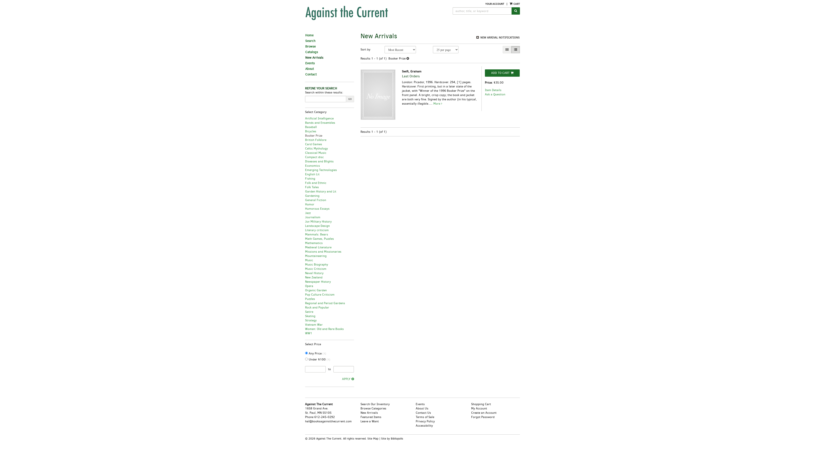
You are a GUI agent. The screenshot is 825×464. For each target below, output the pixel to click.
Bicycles (310, 131)
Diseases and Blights (319, 161)
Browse (310, 46)
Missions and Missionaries (323, 252)
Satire (309, 312)
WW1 (308, 333)
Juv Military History (318, 222)
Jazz (308, 213)
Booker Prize (313, 136)
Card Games (313, 144)
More (437, 104)
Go (350, 99)
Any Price (317, 353)
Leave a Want (370, 421)
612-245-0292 (324, 417)
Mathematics (314, 243)
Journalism (312, 217)
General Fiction (315, 200)
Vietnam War (314, 325)
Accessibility (424, 426)
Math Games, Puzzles (319, 239)
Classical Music (315, 153)
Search (310, 41)
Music (309, 260)
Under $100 (319, 359)
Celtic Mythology (316, 149)
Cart (516, 4)
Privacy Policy (425, 421)
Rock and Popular (317, 307)
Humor (309, 204)
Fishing (310, 179)
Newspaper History (318, 282)
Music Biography (316, 265)
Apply (346, 379)
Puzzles (310, 299)
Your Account (494, 4)
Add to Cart (500, 73)
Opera (309, 286)
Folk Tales (312, 187)
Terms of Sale (425, 417)
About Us (422, 408)
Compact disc (314, 157)
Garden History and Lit (320, 191)
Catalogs (311, 52)
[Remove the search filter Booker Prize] (407, 58)
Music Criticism (315, 269)
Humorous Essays (317, 209)
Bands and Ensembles (320, 123)
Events (310, 63)
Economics (312, 166)
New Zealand (313, 277)
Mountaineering (316, 256)
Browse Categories (373, 408)
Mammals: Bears (316, 234)
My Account (479, 408)
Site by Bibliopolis (392, 438)
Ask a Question (495, 94)
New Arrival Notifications (500, 37)
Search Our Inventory (375, 404)
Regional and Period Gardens (325, 303)
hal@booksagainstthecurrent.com (328, 421)
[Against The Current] (366, 12)
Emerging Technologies (321, 170)
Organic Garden (316, 290)
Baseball (311, 127)
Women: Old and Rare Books (324, 329)
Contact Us (423, 413)
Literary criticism (317, 230)
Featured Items (371, 417)
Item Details (493, 90)
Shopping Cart (481, 404)
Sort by (365, 49)
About (309, 69)
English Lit (312, 174)
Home (309, 35)
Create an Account (484, 413)
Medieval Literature (318, 247)
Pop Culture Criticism (320, 295)
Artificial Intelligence (319, 118)
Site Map (372, 438)
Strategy (311, 320)
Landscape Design (317, 226)
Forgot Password (483, 417)
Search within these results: (324, 92)
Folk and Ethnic (315, 183)
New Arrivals (314, 57)
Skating (310, 316)
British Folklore (315, 140)
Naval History (314, 273)
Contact (311, 74)
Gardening (312, 196)
